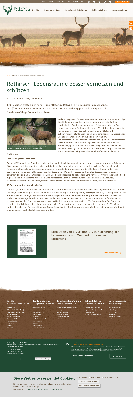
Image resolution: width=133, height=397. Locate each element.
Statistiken (95, 377)
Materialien (112, 314)
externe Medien (111, 377)
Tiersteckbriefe (89, 312)
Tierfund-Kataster (62, 312)
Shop (82, 2)
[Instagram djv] (89, 2)
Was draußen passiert (39, 308)
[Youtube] (105, 2)
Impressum (24, 359)
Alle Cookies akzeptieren (89, 385)
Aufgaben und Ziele (12, 308)
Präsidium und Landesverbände (16, 312)
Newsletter (10, 328)
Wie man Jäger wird (38, 312)
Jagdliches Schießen (38, 328)
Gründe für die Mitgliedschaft (15, 310)
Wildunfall (60, 319)
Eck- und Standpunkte (13, 317)
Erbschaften (10, 323)
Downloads (60, 2)
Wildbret (35, 323)
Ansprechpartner (12, 314)
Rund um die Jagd (52, 10)
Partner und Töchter (13, 319)
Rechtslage (36, 317)
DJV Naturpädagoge (115, 308)
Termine (51, 2)
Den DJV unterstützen (122, 2)
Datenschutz (10, 359)
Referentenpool (113, 310)
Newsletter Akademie (115, 317)
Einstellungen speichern (88, 381)
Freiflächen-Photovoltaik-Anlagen (67, 308)
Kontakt (75, 2)
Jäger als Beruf (37, 314)
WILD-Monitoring (62, 314)
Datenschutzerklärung (76, 352)
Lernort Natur (113, 312)
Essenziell (83, 377)
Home (8, 76)
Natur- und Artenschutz (40, 310)
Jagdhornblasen (37, 326)
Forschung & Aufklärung (76, 10)
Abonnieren (118, 356)
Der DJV (35, 10)
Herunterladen (111, 252)
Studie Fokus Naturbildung (93, 314)
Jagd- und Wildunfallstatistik (93, 310)
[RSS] (110, 2)
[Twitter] (99, 2)
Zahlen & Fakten (99, 10)
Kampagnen (60, 310)
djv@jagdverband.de (17, 353)
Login (30, 359)
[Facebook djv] (94, 2)
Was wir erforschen (63, 317)
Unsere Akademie (119, 10)
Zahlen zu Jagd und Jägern (92, 308)
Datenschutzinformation (38, 389)
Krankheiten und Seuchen (40, 319)
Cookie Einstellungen (43, 359)
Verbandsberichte (12, 321)
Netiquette (10, 330)
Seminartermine (113, 319)
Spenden (9, 326)
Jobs (68, 2)
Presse (43, 2)
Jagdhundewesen (37, 321)
